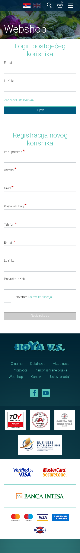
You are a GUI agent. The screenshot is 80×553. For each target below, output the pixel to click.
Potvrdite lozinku (15, 279)
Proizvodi (20, 370)
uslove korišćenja (40, 297)
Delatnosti (37, 364)
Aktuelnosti (61, 364)
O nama (17, 364)
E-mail (8, 62)
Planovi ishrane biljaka (51, 370)
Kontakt (36, 377)
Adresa (10, 170)
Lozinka (9, 80)
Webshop (16, 377)
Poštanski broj (15, 206)
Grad (8, 188)
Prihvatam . (33, 297)
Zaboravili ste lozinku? (19, 100)
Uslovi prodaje (60, 377)
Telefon (10, 224)
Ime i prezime (14, 152)
